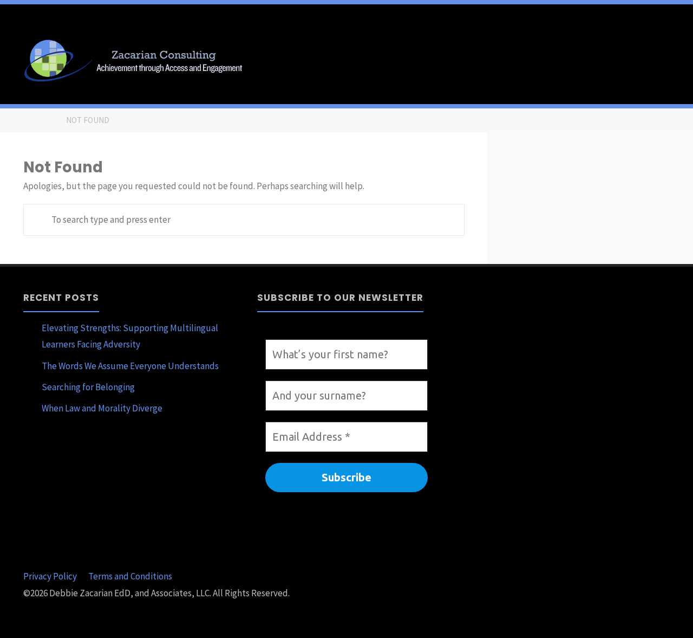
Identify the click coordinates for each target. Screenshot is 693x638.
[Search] (39, 220)
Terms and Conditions (130, 576)
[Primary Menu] (673, 58)
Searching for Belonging (88, 387)
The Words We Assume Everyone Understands (130, 366)
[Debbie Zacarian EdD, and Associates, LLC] (137, 59)
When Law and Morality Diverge (102, 408)
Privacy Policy (50, 576)
